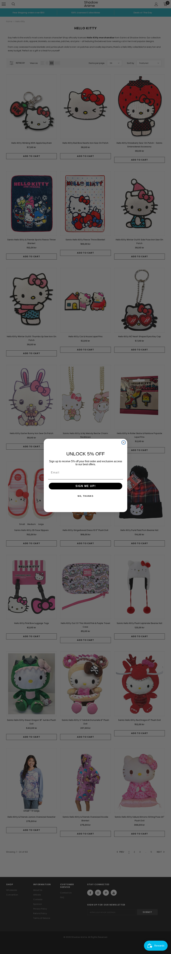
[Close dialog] (124, 442)
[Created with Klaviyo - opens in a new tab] (85, 513)
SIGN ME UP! (85, 486)
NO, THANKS (86, 496)
